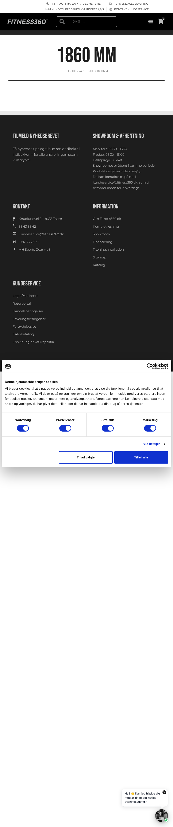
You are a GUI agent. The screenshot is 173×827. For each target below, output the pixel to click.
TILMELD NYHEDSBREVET (36, 136)
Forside (70, 71)
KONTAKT (21, 206)
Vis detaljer (151, 444)
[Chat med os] (161, 815)
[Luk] (164, 792)
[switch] (65, 428)
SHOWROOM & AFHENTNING (118, 136)
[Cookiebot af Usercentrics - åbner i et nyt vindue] (149, 366)
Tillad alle (141, 457)
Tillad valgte (86, 457)
